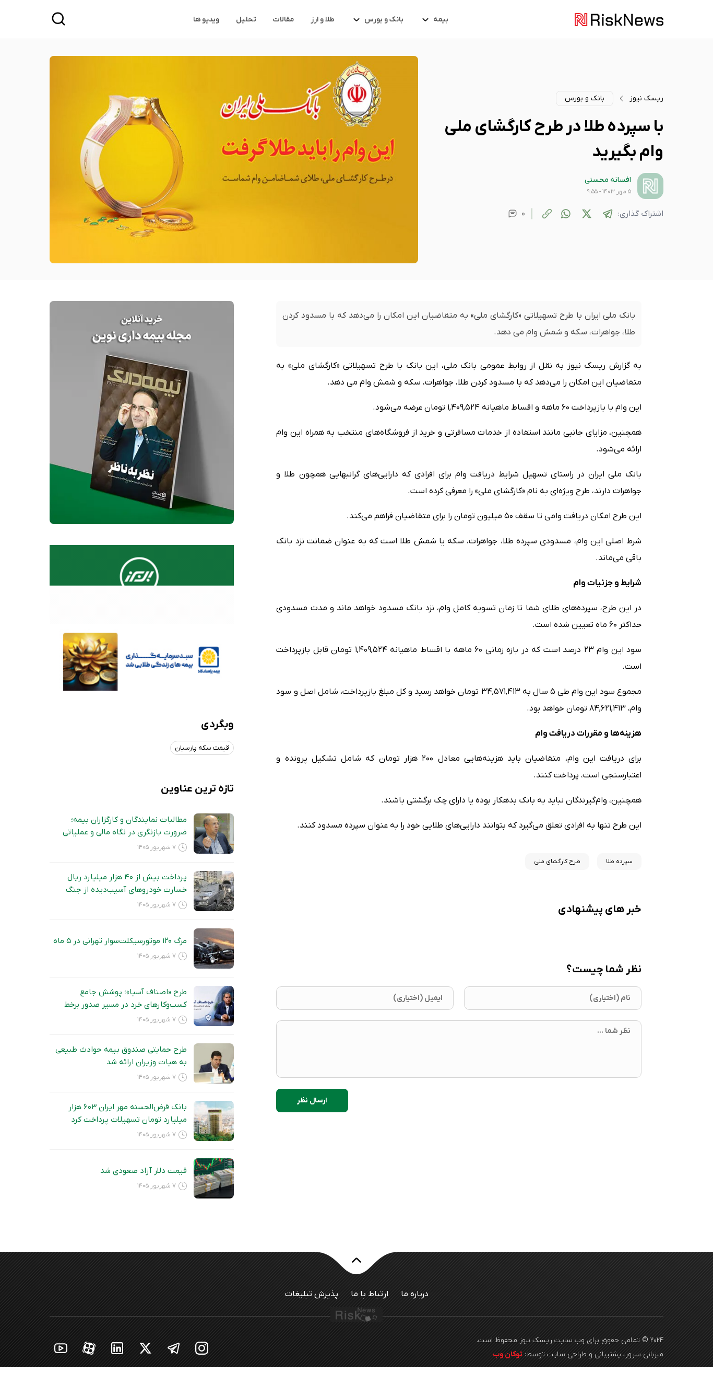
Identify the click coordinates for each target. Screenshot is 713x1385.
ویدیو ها (206, 20)
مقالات (283, 20)
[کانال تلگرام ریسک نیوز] (173, 1347)
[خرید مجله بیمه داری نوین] (142, 412)
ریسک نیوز (646, 98)
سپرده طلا (619, 861)
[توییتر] (586, 213)
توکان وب (507, 1354)
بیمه (440, 20)
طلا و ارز (323, 20)
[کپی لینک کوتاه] (547, 213)
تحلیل (246, 20)
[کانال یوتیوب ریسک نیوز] (61, 1347)
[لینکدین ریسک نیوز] (117, 1347)
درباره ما (415, 1294)
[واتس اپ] (565, 213)
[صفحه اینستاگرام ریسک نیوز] (202, 1347)
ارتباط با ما (369, 1294)
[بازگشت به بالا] (356, 1266)
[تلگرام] (607, 213)
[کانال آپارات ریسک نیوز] (89, 1347)
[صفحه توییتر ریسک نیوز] (145, 1347)
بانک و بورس (383, 20)
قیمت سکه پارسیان (202, 747)
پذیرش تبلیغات (311, 1294)
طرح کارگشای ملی (557, 861)
